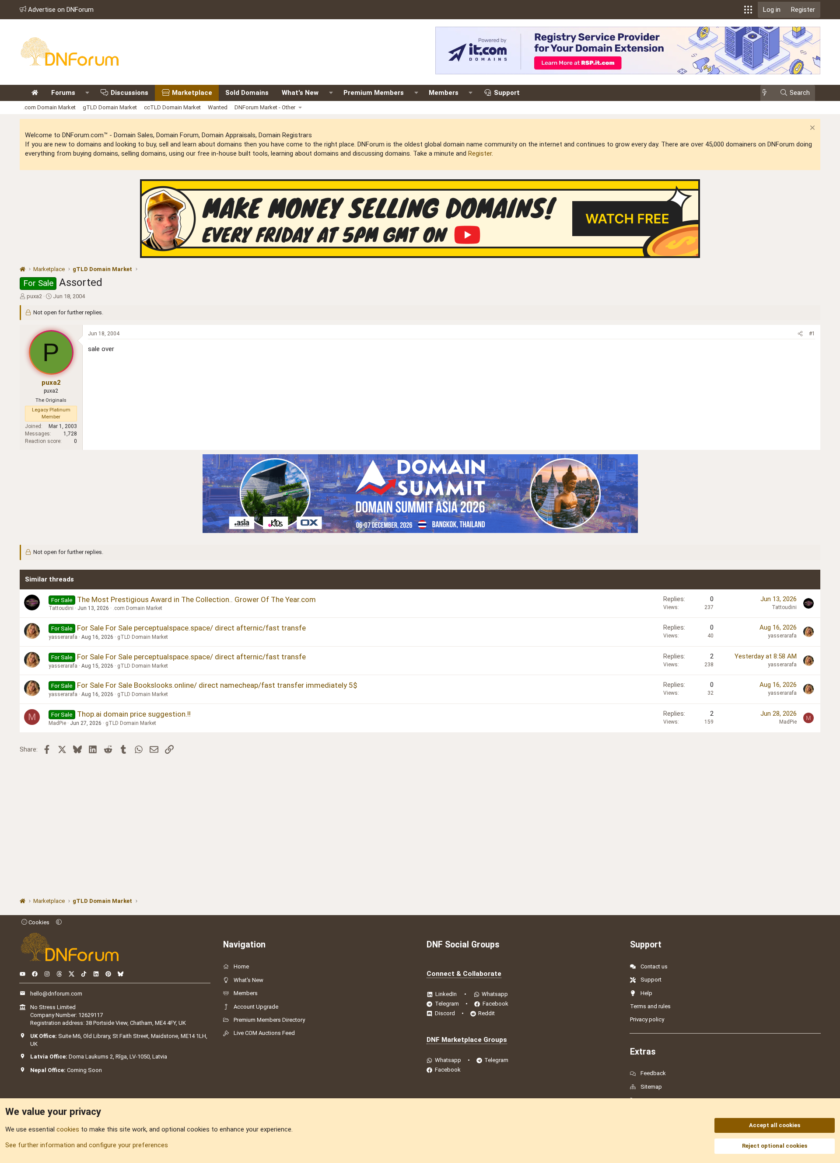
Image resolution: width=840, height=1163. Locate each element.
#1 (812, 334)
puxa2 (34, 296)
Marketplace (192, 93)
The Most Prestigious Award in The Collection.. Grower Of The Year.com (196, 599)
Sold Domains (247, 93)
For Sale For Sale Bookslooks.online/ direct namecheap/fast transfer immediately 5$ (217, 685)
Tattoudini (61, 608)
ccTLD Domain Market (172, 107)
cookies (67, 1129)
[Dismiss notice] (811, 128)
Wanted (218, 107)
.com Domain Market (49, 107)
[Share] (800, 334)
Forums (63, 93)
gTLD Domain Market (110, 107)
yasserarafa (63, 637)
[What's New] (767, 93)
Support (507, 93)
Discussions (129, 93)
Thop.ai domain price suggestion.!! (134, 714)
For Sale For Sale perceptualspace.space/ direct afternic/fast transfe (191, 627)
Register (480, 153)
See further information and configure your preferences (86, 1145)
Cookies (38, 922)
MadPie (57, 723)
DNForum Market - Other (264, 107)
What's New (300, 93)
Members (443, 93)
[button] (748, 9)
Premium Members (373, 93)
